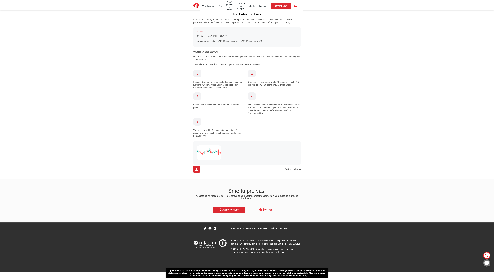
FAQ (220, 6)
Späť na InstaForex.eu (240, 228)
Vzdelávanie (208, 6)
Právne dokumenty (279, 228)
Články (252, 6)
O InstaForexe (260, 228)
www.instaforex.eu (277, 252)
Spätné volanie (231, 209)
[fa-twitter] (205, 228)
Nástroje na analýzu (241, 6)
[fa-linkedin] (215, 228)
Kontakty (263, 6)
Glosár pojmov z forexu (229, 6)
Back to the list (291, 169)
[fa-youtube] (210, 228)
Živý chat (267, 209)
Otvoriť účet (281, 6)
